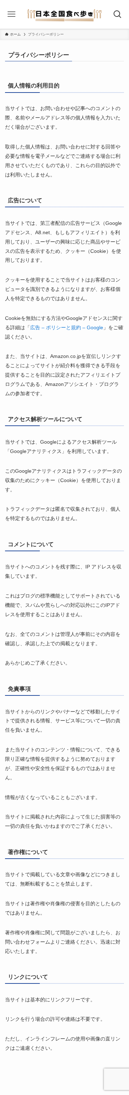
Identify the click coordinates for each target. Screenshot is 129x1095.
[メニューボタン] (11, 14)
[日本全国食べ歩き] (64, 14)
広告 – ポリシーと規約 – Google (66, 327)
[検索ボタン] (117, 14)
